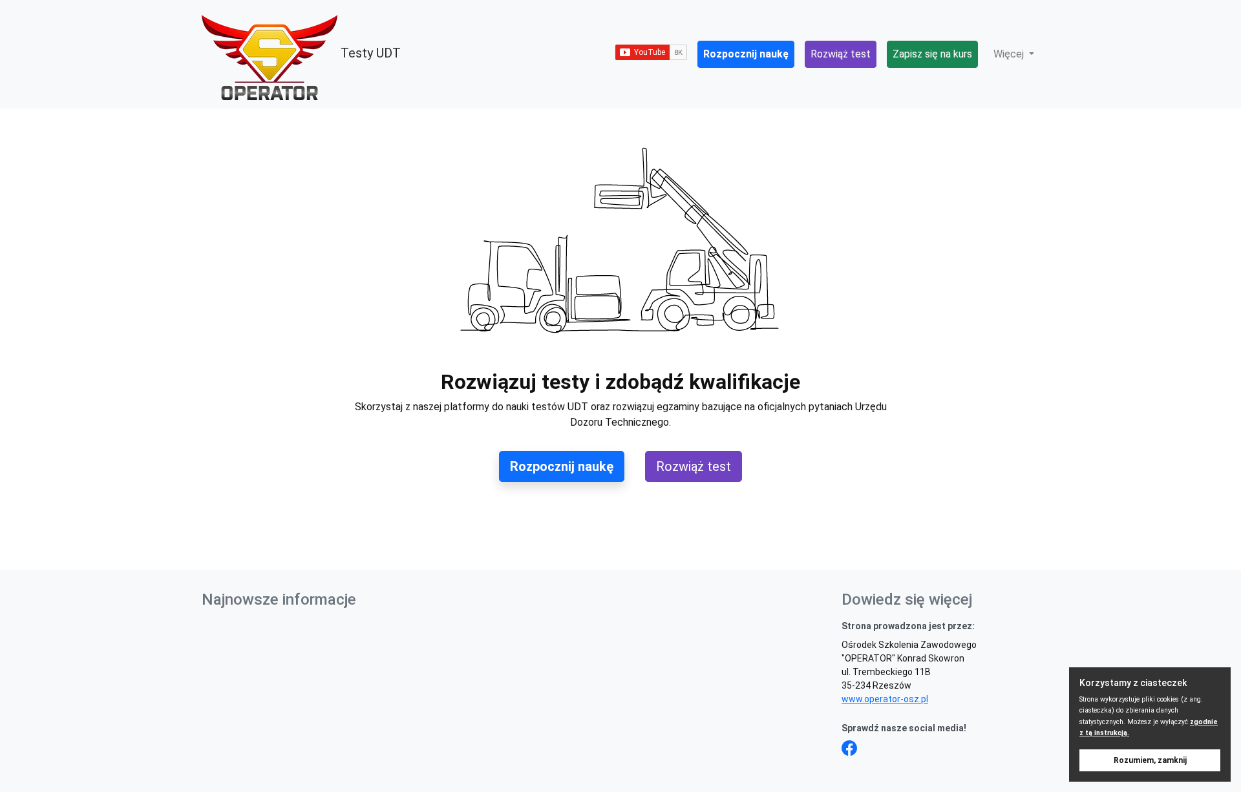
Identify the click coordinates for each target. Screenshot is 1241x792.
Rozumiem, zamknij (1150, 760)
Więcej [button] (1009, 54)
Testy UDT (369, 53)
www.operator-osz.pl (885, 699)
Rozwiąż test (841, 54)
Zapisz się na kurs (932, 54)
